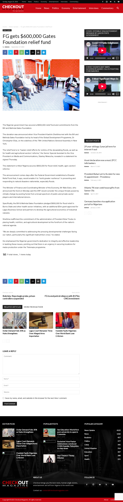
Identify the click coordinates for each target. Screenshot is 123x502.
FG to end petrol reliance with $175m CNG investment (62, 297)
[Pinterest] (16, 52)
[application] (102, 50)
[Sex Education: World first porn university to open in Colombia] (49, 432)
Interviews (64, 2)
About (106, 500)
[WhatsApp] (21, 52)
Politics (36, 2)
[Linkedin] (27, 52)
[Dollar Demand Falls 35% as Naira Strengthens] (15, 320)
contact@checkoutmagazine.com (55, 490)
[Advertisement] (61, 19)
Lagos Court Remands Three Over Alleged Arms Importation (40, 333)
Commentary (74, 2)
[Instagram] (106, 1)
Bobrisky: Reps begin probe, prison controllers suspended (19, 297)
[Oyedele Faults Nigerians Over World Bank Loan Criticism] (68, 320)
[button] (118, 8)
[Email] (32, 52)
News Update (13, 27)
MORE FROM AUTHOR (33, 307)
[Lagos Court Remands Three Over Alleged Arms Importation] (41, 320)
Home (24, 2)
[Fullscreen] (117, 58)
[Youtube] (118, 1)
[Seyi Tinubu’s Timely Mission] (49, 458)
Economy (44, 2)
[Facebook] (103, 1)
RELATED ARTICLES (12, 307)
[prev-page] (4, 341)
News (30, 2)
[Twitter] (114, 1)
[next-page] (7, 341)
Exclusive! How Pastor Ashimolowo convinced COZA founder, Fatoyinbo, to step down (68, 444)
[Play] (87, 58)
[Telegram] (43, 52)
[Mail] (110, 1)
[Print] (38, 52)
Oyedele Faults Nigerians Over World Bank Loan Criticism (66, 333)
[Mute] (113, 58)
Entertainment (53, 2)
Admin (7, 47)
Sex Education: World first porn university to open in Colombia (68, 431)
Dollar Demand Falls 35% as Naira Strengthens (26, 430)
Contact (113, 500)
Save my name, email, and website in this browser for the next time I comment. (36, 398)
